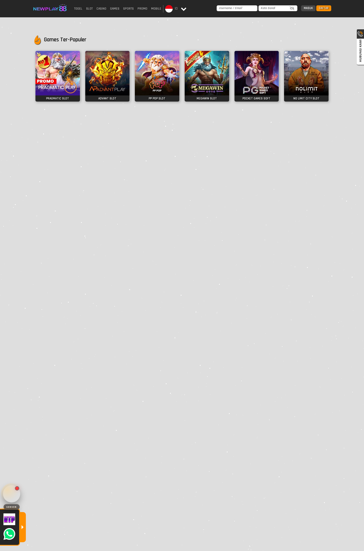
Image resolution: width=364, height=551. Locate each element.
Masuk (308, 8)
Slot (89, 9)
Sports (128, 9)
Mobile (156, 9)
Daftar (324, 8)
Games (114, 9)
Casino (101, 9)
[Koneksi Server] (11, 493)
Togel (78, 9)
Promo (142, 9)
